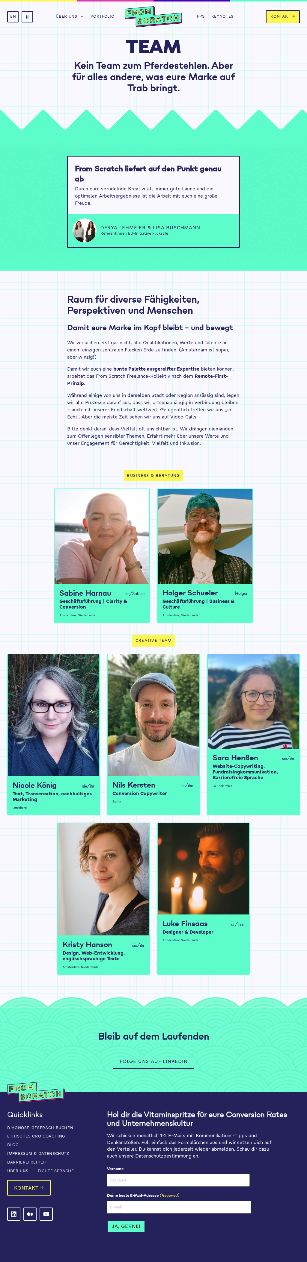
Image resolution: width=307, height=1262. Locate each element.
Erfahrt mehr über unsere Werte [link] (183, 436)
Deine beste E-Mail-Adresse (143, 1195)
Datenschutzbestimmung (163, 1155)
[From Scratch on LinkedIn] (13, 1214)
